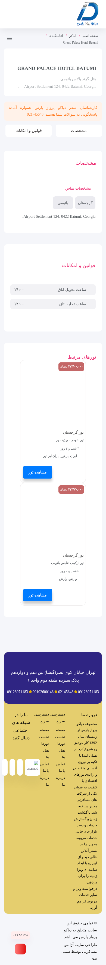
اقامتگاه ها (55, 36)
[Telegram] (26, 750)
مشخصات (79, 131)
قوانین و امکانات (28, 131)
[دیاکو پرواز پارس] (87, 14)
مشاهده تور (38, 472)
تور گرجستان (73, 432)
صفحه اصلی (90, 36)
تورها (61, 744)
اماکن (72, 36)
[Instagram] (15, 750)
